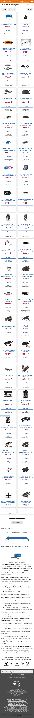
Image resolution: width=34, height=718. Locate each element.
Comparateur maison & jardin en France (17, 710)
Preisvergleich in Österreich (17, 701)
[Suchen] (31, 671)
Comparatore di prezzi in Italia (17, 711)
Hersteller (11, 9)
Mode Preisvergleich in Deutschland (17, 703)
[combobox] (15, 671)
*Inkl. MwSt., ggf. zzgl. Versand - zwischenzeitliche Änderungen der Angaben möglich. (17, 714)
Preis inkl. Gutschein (6, 416)
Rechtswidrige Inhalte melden (17, 518)
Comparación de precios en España (17, 706)
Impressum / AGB (17, 689)
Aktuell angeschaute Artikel (17, 692)
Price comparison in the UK (17, 705)
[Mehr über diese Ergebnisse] (28, 4)
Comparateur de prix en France (17, 709)
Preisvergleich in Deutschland (17, 702)
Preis (3, 9)
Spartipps (17, 694)
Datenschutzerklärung (17, 690)
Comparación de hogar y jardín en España (17, 707)
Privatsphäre (17, 696)
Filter (30, 9)
